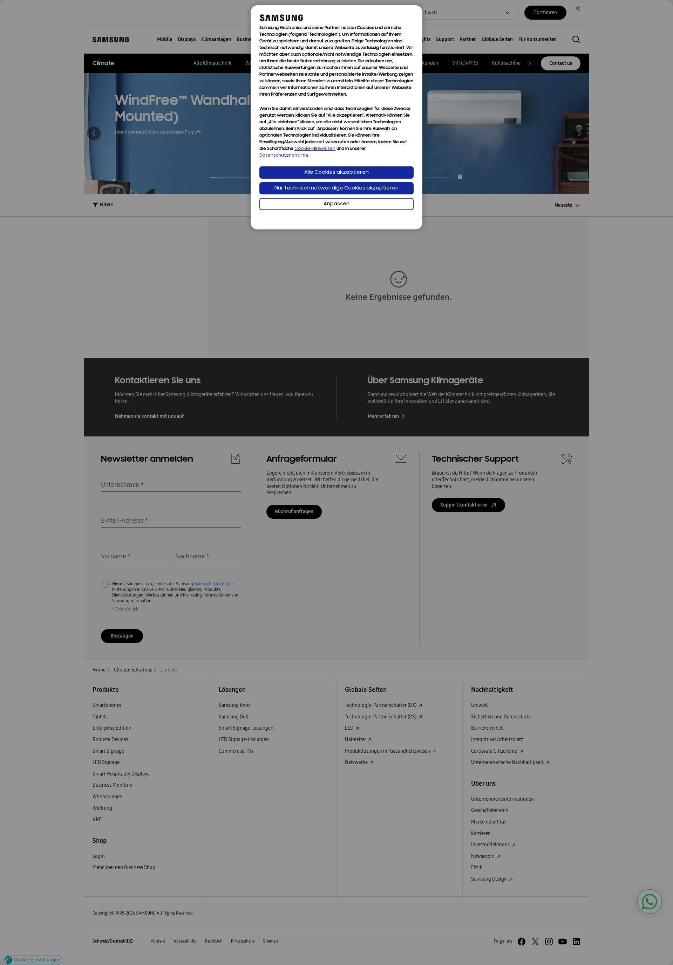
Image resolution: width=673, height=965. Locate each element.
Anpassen (336, 204)
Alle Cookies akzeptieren (336, 172)
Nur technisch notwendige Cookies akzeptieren (336, 188)
